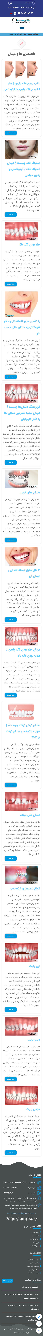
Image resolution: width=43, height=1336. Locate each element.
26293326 (22, 1182)
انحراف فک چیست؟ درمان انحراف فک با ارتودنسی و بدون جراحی (23, 169)
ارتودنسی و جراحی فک (30, 1287)
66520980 (6, 1187)
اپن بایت (34, 966)
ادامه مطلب (10, 133)
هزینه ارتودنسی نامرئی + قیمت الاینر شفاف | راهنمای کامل (23, 1307)
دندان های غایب (29, 492)
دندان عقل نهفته (30, 815)
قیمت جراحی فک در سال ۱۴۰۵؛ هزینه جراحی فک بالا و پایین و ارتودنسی (21, 1296)
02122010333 (26, 7)
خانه (25, 34)
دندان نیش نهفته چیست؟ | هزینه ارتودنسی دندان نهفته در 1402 (23, 731)
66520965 (14, 1187)
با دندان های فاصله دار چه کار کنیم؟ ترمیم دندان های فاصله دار (22, 327)
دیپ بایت (33, 1039)
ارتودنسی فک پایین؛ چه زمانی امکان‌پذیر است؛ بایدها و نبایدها (22, 1318)
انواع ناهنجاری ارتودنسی (25, 888)
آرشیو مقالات (7, 1280)
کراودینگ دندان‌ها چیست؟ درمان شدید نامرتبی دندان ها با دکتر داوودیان (22, 413)
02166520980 (13, 7)
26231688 (14, 1182)
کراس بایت (33, 1109)
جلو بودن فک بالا (29, 244)
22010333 (6, 1182)
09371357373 (8, 1193)
